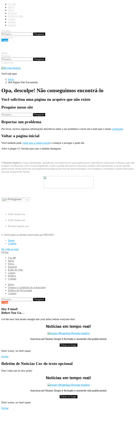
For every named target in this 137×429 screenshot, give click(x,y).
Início (11, 7)
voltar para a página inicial (36, 143)
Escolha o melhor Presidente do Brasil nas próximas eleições (40, 217)
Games (11, 19)
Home (11, 240)
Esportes (12, 13)
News (11, 10)
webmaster (117, 129)
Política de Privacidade (20, 290)
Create (4, 40)
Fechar (5, 252)
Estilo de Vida (15, 16)
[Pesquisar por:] (17, 33)
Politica (12, 22)
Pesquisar (39, 34)
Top (12, 4)
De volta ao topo (10, 249)
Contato (12, 25)
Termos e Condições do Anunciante (27, 287)
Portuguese (14, 199)
